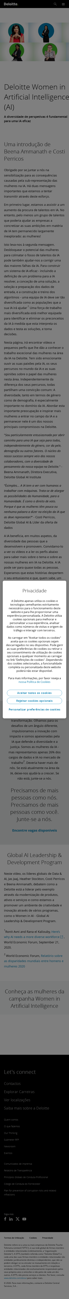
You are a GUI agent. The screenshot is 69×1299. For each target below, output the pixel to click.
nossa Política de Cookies (34, 682)
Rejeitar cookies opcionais (34, 701)
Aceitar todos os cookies (34, 693)
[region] (34, 650)
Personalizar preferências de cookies (34, 709)
